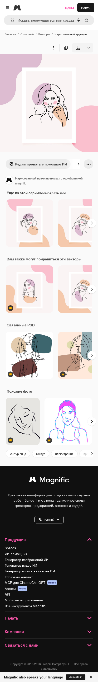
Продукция (15, 539)
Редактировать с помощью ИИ (41, 164)
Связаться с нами (22, 645)
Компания (14, 631)
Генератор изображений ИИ (27, 559)
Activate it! (75, 677)
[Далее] (78, 164)
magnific (20, 183)
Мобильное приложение (24, 599)
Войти (85, 7)
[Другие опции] (53, 47)
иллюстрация (64, 454)
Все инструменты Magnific (25, 605)
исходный (32, 63)
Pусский (49, 519)
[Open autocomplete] (10, 20)
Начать (11, 618)
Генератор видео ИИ (21, 565)
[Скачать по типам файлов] (88, 47)
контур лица (18, 454)
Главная (10, 34)
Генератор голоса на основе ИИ (30, 571)
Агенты (15, 588)
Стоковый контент (19, 576)
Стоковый (27, 34)
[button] (49, 519)
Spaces (10, 548)
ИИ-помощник (16, 553)
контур (40, 454)
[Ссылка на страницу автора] (9, 180)
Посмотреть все (52, 192)
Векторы (44, 34)
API (7, 594)
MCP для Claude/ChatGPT (30, 582)
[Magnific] (49, 480)
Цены (69, 7)
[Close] (91, 677)
